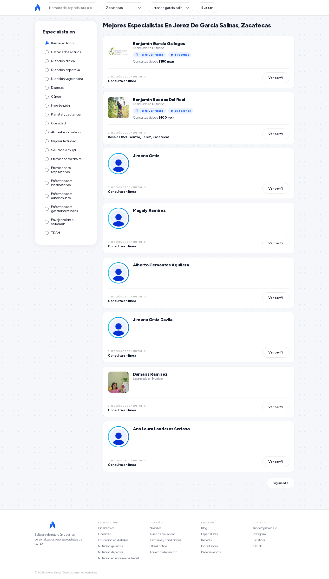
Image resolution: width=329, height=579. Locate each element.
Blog (204, 528)
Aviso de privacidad (163, 534)
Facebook (259, 540)
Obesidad (104, 534)
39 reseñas (183, 110)
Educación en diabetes (113, 540)
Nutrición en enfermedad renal (118, 558)
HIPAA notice (158, 546)
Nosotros (155, 528)
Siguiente (281, 483)
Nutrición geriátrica (110, 546)
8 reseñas (182, 54)
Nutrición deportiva (110, 552)
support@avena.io (265, 528)
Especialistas (209, 534)
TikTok (257, 546)
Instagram (259, 534)
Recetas (206, 540)
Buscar (207, 8)
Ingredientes (209, 546)
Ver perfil (275, 78)
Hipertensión (106, 528)
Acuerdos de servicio (163, 552)
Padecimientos (211, 552)
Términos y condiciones (165, 540)
